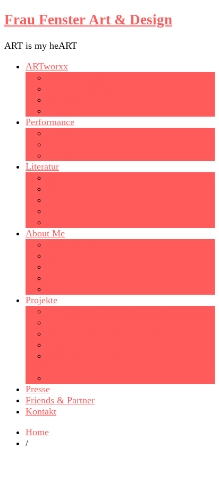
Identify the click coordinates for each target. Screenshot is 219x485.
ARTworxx (47, 66)
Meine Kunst (72, 255)
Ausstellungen (74, 244)
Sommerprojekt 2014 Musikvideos (113, 378)
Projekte (41, 300)
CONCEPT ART (79, 77)
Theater (61, 144)
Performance (50, 122)
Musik (59, 155)
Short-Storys (71, 200)
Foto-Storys (69, 188)
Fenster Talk (71, 277)
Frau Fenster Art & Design (88, 20)
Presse (38, 389)
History (61, 266)
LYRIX (61, 177)
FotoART (65, 99)
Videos (60, 133)
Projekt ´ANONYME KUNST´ (107, 333)
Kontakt (41, 411)
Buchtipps (66, 211)
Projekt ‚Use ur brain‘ (89, 322)
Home (37, 432)
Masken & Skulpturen (89, 110)
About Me (45, 233)
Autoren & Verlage (83, 222)
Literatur (42, 166)
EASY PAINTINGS (85, 88)
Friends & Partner (60, 400)
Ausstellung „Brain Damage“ (103, 344)
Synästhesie (69, 289)
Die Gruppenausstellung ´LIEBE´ (111, 311)
